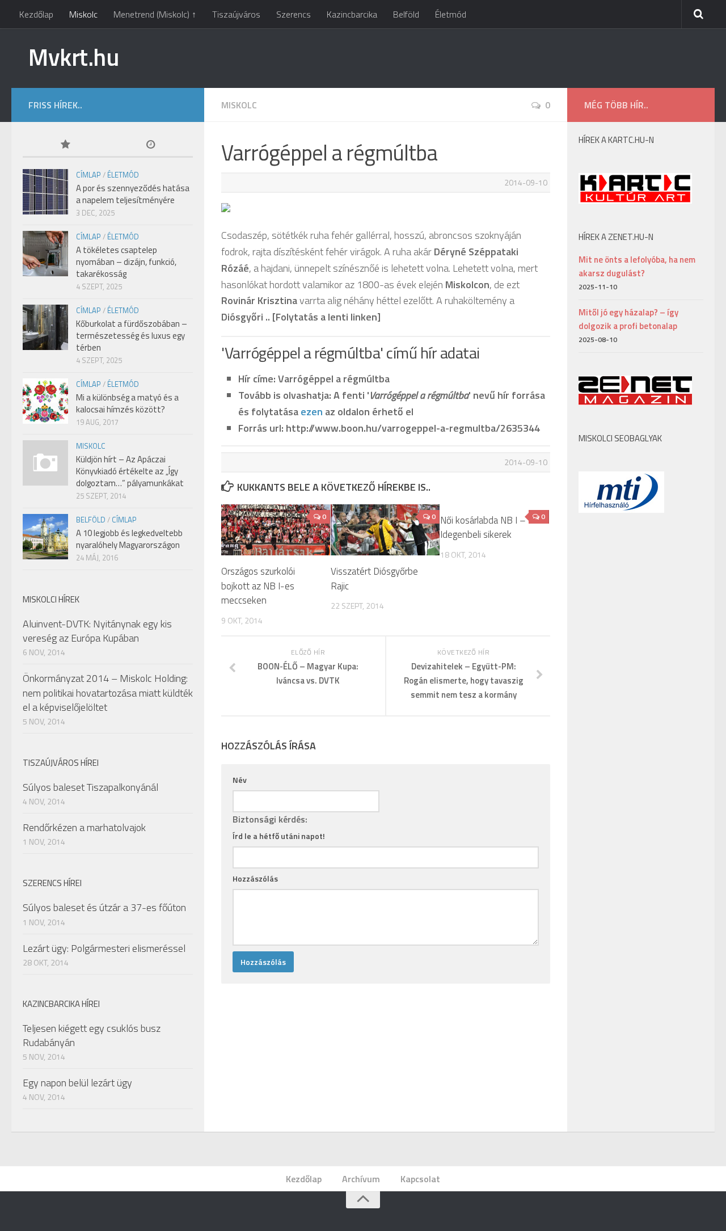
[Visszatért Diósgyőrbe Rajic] (385, 530)
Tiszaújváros (236, 14)
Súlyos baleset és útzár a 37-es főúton (104, 907)
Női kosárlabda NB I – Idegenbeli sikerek (483, 527)
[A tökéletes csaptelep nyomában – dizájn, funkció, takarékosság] (45, 253)
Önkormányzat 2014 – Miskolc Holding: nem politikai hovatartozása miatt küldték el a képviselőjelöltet (108, 692)
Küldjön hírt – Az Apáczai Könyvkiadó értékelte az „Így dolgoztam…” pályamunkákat (130, 471)
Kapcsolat (420, 1179)
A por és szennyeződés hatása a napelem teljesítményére (132, 194)
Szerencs (293, 14)
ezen (312, 411)
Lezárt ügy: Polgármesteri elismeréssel (104, 948)
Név (240, 780)
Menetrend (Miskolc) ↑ (154, 14)
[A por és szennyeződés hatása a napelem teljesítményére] (45, 191)
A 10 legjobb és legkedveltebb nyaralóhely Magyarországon (129, 538)
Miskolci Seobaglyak (620, 438)
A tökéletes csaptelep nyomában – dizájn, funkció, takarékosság (126, 261)
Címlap (88, 174)
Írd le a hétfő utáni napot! (279, 836)
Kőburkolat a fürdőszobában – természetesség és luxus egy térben (131, 335)
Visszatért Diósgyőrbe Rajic (374, 578)
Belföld (406, 14)
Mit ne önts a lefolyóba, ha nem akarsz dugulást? (637, 266)
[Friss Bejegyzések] (150, 145)
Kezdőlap (36, 14)
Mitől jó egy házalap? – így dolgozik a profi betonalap (628, 319)
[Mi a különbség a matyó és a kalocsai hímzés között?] (45, 401)
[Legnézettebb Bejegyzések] (65, 145)
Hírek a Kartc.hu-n (616, 139)
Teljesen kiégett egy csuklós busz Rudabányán (92, 1035)
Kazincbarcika (352, 14)
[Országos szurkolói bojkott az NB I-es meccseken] (275, 530)
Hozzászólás (255, 878)
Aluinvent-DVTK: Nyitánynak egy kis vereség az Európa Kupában (97, 631)
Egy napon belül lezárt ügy (77, 1082)
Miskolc (83, 14)
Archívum (361, 1179)
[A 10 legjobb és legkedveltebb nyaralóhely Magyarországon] (45, 536)
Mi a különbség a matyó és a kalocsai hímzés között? (127, 403)
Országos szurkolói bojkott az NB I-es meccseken (258, 586)
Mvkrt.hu (73, 57)
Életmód (450, 14)
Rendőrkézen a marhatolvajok (84, 827)
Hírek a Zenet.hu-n (616, 236)
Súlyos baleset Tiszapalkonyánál (90, 787)
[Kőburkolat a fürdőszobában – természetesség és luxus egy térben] (45, 327)
